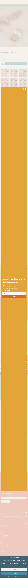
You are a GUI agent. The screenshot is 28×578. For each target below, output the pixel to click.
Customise (14, 573)
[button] (24, 89)
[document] (14, 289)
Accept (14, 569)
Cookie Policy (10, 576)
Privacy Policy (17, 576)
